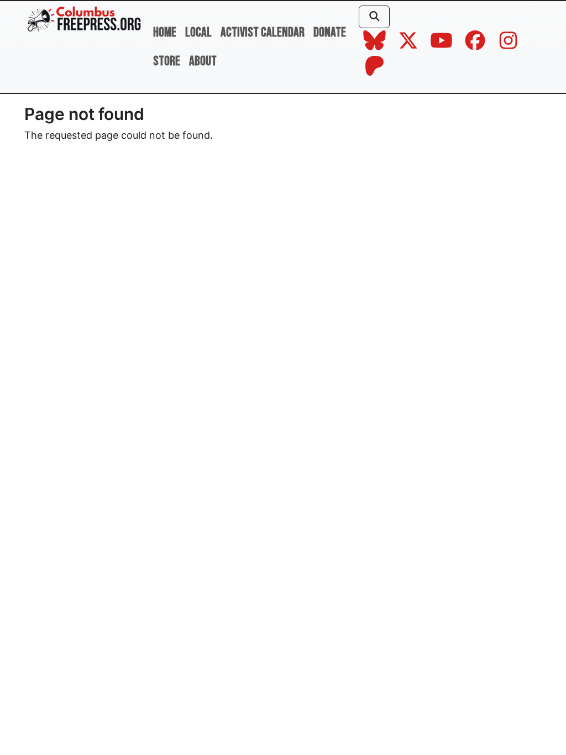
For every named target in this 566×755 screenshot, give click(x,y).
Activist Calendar (263, 32)
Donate (329, 32)
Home (164, 32)
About (203, 61)
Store (166, 61)
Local (198, 32)
